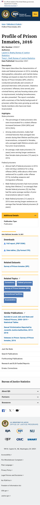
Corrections (9, 282)
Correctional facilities (14, 294)
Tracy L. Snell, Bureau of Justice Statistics (18, 58)
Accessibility (5, 455)
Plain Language (6, 465)
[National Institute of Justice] (32, 432)
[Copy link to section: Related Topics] (19, 278)
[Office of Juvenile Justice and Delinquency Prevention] (8, 441)
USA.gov (4, 491)
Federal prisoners (25, 282)
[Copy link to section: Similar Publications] (24, 313)
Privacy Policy (6, 470)
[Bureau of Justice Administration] (7, 432)
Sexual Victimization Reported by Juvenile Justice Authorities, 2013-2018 (18, 330)
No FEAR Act (6, 480)
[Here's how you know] (20, 3)
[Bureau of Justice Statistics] (20, 434)
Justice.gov (5, 496)
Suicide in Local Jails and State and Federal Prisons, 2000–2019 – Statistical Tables (18, 319)
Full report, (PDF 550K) (16, 243)
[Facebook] (4, 411)
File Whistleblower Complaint (11, 460)
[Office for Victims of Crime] (20, 441)
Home (3, 24)
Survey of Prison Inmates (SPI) (16, 266)
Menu (35, 14)
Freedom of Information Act (11, 486)
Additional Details (11, 215)
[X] (11, 411)
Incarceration (10, 300)
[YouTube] (18, 411)
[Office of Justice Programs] (6, 14)
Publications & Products (14, 24)
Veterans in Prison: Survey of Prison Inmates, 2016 (19, 339)
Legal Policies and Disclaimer (11, 475)
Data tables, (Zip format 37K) (18, 250)
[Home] (21, 14)
